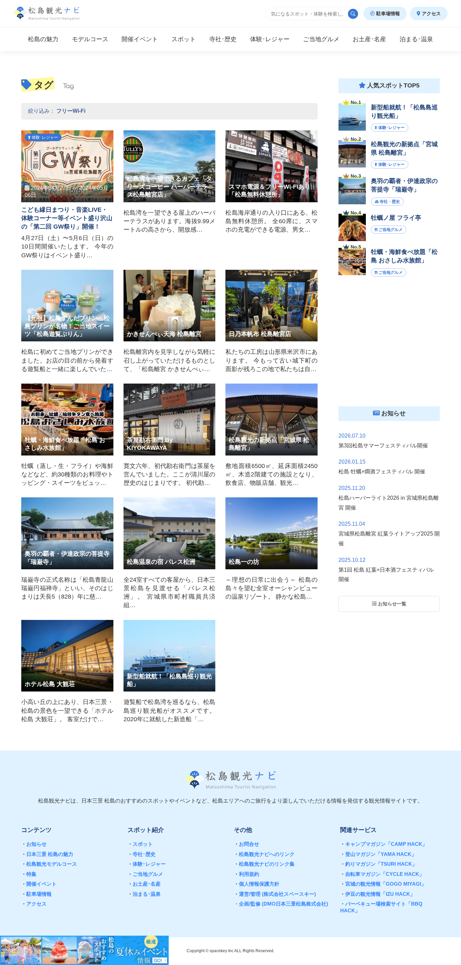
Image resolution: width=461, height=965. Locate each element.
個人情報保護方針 (256, 884)
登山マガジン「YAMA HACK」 (378, 854)
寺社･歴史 (142, 854)
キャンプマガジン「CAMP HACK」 (383, 844)
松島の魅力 (43, 39)
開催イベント (39, 884)
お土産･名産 (144, 884)
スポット (183, 39)
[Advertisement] (389, 347)
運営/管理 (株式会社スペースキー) (275, 894)
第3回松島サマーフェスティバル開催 (383, 445)
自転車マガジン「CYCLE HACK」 (382, 874)
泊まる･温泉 (144, 894)
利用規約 (246, 874)
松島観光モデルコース (49, 864)
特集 (28, 874)
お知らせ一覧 (391, 603)
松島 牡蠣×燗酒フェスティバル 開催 (381, 471)
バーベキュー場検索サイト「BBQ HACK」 (381, 907)
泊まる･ (416, 39)
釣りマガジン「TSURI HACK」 (378, 864)
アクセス (431, 13)
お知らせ (34, 844)
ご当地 (321, 39)
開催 (139, 39)
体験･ (270, 39)
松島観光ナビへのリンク (264, 854)
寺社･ (223, 39)
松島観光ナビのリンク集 (264, 864)
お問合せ (246, 844)
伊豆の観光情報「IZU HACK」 (377, 894)
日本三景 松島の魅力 (47, 854)
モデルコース (90, 39)
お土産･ (369, 39)
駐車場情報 (387, 13)
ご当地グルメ (145, 874)
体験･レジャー (147, 864)
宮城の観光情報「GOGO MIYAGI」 (383, 884)
